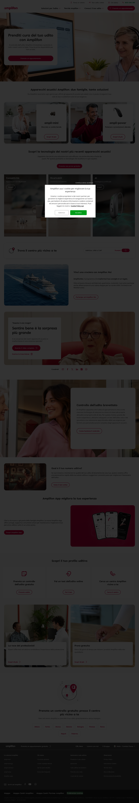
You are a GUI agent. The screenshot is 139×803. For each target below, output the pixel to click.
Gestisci (61, 213)
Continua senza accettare (84, 183)
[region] (70, 201)
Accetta (78, 213)
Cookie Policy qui (77, 206)
